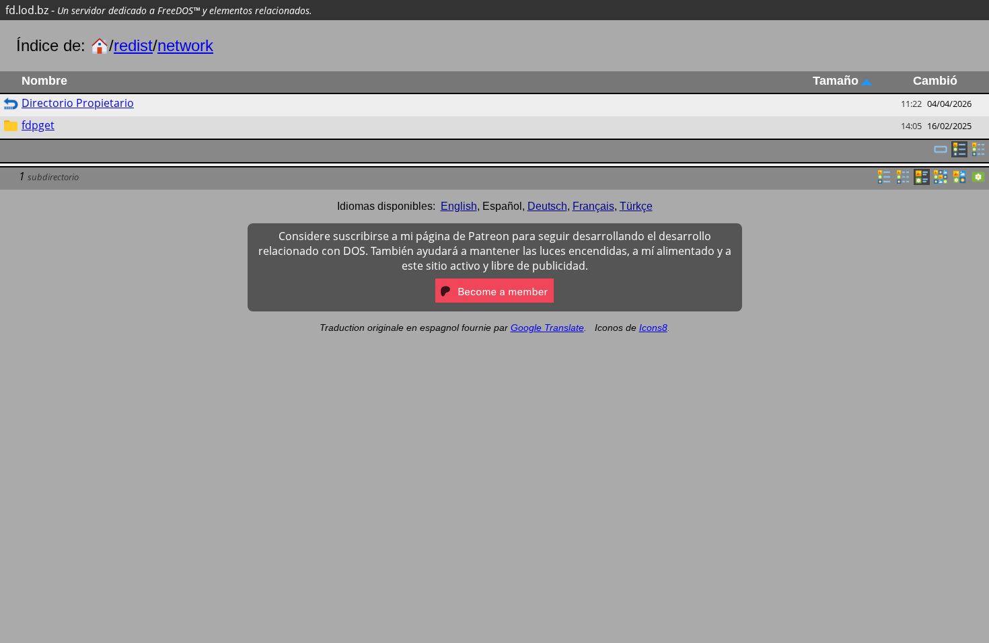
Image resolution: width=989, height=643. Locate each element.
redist (133, 45)
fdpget (38, 125)
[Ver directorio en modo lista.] (884, 181)
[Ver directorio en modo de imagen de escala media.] (959, 181)
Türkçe (636, 206)
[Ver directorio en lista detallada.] (903, 181)
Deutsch (547, 206)
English (459, 206)
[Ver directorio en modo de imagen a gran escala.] (978, 181)
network (185, 45)
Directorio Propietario (78, 103)
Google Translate (547, 327)
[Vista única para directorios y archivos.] (940, 153)
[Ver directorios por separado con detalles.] (978, 153)
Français (593, 206)
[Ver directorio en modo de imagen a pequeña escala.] (940, 181)
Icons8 (653, 327)
